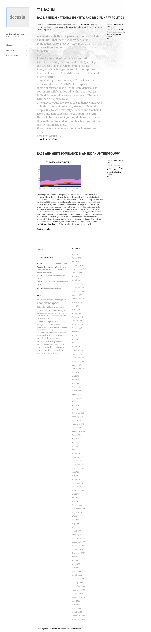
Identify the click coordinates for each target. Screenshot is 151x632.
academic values (45, 307)
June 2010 (76, 520)
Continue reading (49, 139)
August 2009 (77, 557)
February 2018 (77, 317)
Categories (10, 50)
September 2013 (78, 431)
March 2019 (76, 280)
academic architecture (45, 300)
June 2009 (76, 564)
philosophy (49, 338)
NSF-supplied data (47, 224)
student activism (55, 347)
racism (109, 36)
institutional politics (44, 332)
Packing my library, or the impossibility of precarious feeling (51, 269)
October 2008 (77, 594)
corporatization (42, 318)
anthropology (117, 168)
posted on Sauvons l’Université (76, 25)
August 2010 (77, 512)
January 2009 (77, 583)
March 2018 (76, 313)
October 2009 (77, 549)
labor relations (62, 332)
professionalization (114, 172)
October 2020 (77, 265)
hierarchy (48, 330)
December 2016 (78, 358)
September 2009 (78, 553)
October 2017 (77, 328)
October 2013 (77, 428)
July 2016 (75, 376)
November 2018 (78, 291)
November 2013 (78, 424)
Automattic (77, 629)
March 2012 (76, 479)
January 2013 (77, 461)
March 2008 (77, 612)
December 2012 (78, 465)
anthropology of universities (45, 313)
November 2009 (78, 546)
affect (46, 310)
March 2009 (77, 575)
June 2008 (76, 601)
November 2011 (78, 490)
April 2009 (76, 571)
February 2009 (78, 579)
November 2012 (78, 468)
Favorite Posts (12, 55)
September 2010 (78, 509)
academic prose (59, 300)
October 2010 (77, 505)
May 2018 (75, 306)
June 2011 (75, 498)
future (51, 327)
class (39, 316)
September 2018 (78, 299)
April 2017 (76, 343)
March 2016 (76, 391)
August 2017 (76, 332)
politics (121, 29)
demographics (112, 170)
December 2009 (78, 542)
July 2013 (75, 439)
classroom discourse (59, 316)
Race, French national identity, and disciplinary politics (80, 18)
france (116, 29)
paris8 (40, 338)
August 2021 (77, 258)
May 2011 (75, 501)
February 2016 (77, 394)
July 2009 (76, 560)
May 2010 (75, 524)
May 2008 (76, 605)
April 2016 (76, 387)
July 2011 (75, 494)
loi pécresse (51, 335)
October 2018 (77, 295)
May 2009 (76, 568)
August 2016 (77, 372)
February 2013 (77, 457)
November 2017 (78, 324)
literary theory (41, 335)
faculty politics (54, 325)
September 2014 (78, 413)
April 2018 (76, 310)
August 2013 (77, 435)
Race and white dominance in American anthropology (78, 153)
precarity (49, 341)
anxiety (55, 313)
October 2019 (77, 273)
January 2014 (77, 420)
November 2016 (78, 361)
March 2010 (76, 531)
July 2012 (75, 472)
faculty (45, 325)
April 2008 (76, 608)
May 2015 (75, 409)
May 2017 (75, 339)
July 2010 (75, 516)
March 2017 (76, 347)
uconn (64, 350)
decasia (17, 17)
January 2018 (77, 321)
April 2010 (76, 527)
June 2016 (75, 380)
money (64, 335)
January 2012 (77, 487)
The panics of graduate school (54, 263)
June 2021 (75, 262)
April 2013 (76, 450)
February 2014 (77, 417)
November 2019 (78, 269)
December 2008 (78, 586)
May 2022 (76, 254)
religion (54, 344)
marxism (60, 335)
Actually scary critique (51, 288)
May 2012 (75, 476)
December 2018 (78, 287)
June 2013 (75, 442)
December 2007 (78, 616)
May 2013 (75, 446)
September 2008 (78, 597)
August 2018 (77, 302)
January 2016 (77, 398)
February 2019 (77, 284)
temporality (56, 350)
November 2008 (78, 590)
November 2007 (78, 619)
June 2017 (75, 335)
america (117, 165)
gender (57, 327)
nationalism (117, 34)
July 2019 (75, 276)
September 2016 (78, 369)
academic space (48, 303)
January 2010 (77, 538)
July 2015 (75, 406)
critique (50, 318)
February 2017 (77, 350)
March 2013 (76, 453)
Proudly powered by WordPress (48, 629)
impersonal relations (56, 330)
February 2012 (77, 483)
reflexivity (47, 344)
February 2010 (77, 535)
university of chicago (48, 353)
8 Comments (111, 39)
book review (61, 313)
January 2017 (77, 354)
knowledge (54, 332)
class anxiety (46, 316)
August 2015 (76, 402)
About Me (10, 45)
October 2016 (77, 365)
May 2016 (75, 383)
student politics (44, 350)
